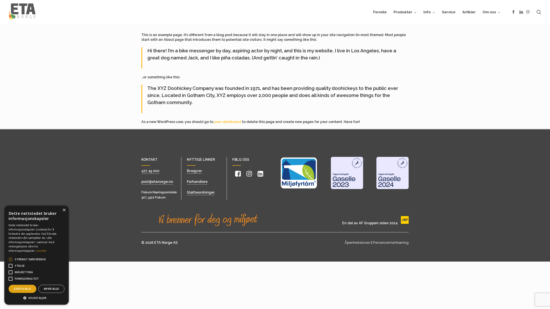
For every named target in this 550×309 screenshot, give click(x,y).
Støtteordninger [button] (201, 192)
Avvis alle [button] (51, 289)
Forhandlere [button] (197, 182)
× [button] (64, 210)
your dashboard (227, 122)
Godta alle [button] (22, 289)
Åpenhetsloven (357, 243)
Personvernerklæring (391, 243)
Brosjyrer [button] (194, 171)
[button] (161, 195)
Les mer (41, 251)
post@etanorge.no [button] (157, 182)
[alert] (36, 255)
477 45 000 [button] (150, 171)
